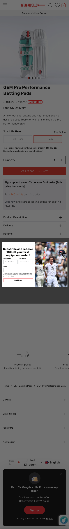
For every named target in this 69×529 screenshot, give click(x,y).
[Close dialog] (65, 244)
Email (5, 266)
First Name (7, 258)
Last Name (22, 258)
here (12, 276)
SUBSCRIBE (18, 280)
